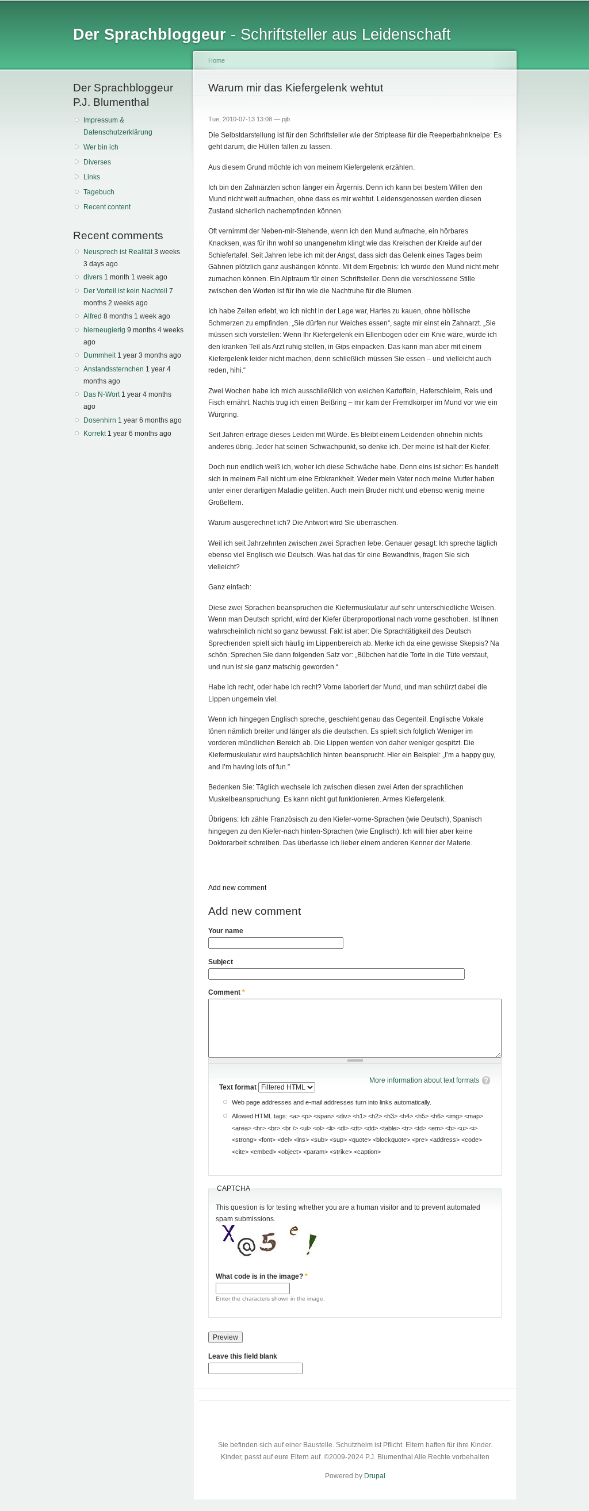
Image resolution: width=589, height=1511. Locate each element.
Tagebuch (98, 192)
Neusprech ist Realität (117, 252)
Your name (225, 931)
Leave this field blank (242, 1356)
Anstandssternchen (113, 369)
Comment (226, 992)
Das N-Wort (101, 394)
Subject (220, 962)
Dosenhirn (99, 420)
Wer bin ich (100, 147)
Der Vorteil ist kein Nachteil (125, 291)
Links (91, 177)
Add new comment (237, 888)
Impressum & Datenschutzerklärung (117, 126)
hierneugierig (104, 330)
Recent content (107, 207)
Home (216, 60)
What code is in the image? (262, 1276)
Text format (238, 1087)
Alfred (92, 316)
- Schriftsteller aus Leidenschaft (262, 34)
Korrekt (94, 433)
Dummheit (99, 355)
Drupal (374, 1476)
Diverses (97, 162)
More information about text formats (424, 1080)
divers (92, 277)
